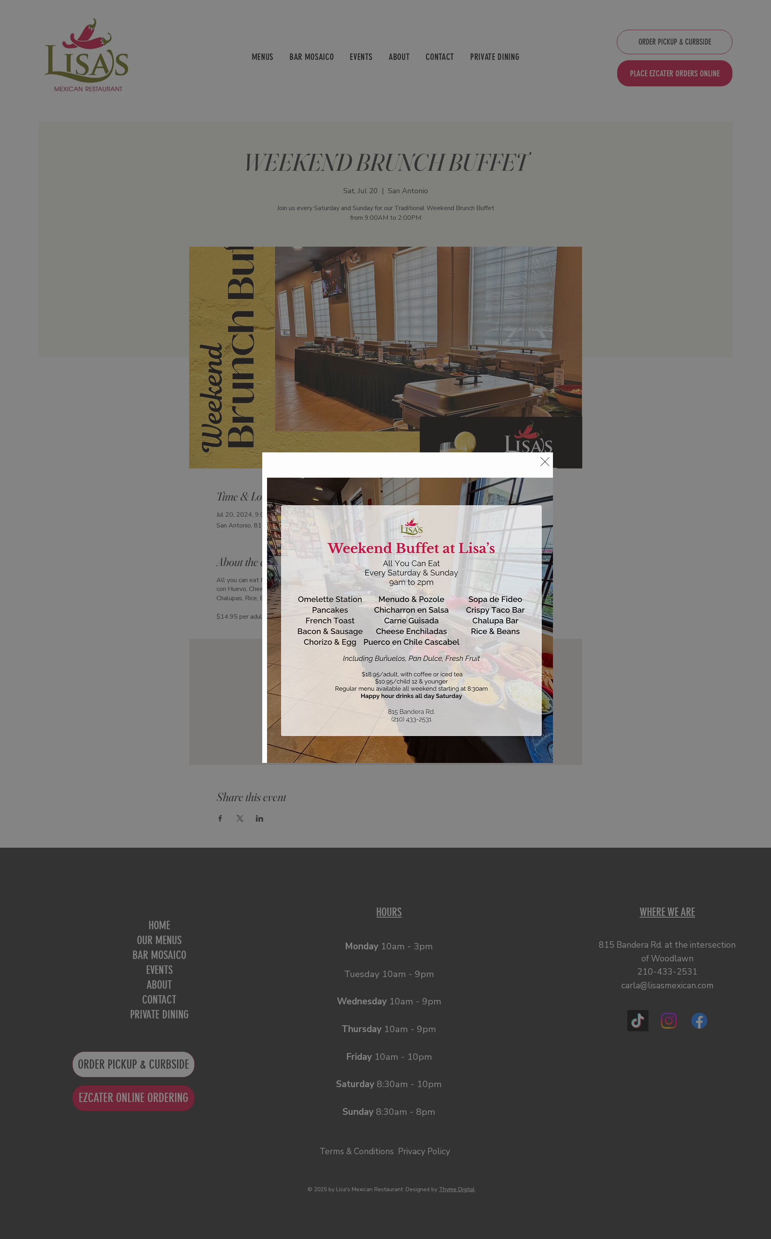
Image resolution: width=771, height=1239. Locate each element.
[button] (545, 462)
